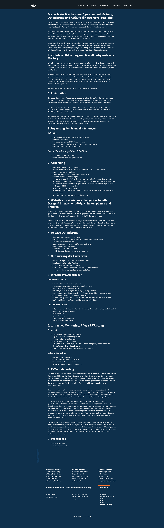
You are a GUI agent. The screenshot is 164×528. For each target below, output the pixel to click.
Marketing (116, 5)
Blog (125, 5)
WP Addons (104, 5)
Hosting (81, 5)
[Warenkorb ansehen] (130, 5)
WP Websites (91, 5)
